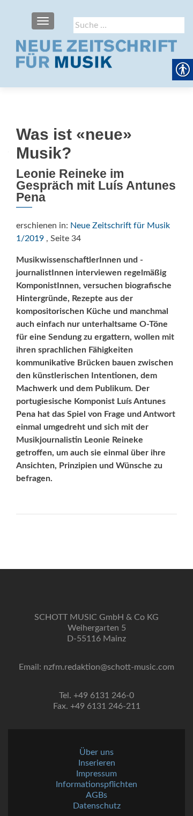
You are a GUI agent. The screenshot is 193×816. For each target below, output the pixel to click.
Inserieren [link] (96, 763)
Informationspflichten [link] (96, 784)
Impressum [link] (96, 773)
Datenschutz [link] (97, 806)
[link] (96, 53)
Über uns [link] (96, 752)
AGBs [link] (96, 795)
